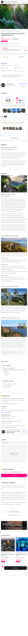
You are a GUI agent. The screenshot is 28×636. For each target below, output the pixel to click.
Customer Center (15, 511)
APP (22, 1)
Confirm (14, 475)
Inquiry (23, 86)
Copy (18, 515)
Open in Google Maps (6, 412)
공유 (22, 6)
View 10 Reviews (14, 138)
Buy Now (15, 568)
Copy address (24, 442)
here (8, 427)
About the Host (23, 83)
